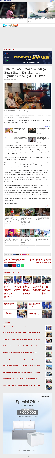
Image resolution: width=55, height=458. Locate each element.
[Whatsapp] (22, 265)
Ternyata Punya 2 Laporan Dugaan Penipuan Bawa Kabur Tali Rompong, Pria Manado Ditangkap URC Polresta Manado (27, 289)
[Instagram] (24, 254)
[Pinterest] (21, 254)
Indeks (12, 456)
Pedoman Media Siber (19, 456)
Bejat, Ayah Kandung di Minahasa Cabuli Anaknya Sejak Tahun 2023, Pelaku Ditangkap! (18, 288)
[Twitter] (17, 254)
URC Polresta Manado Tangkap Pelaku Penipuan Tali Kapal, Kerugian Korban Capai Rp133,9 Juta (37, 288)
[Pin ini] (14, 265)
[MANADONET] (10, 25)
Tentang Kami (28, 456)
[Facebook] (14, 254)
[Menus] (51, 25)
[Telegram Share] (18, 265)
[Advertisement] (27, 37)
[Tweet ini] (10, 265)
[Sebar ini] (6, 265)
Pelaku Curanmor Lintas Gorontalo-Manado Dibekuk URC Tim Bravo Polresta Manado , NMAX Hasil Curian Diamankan (46, 289)
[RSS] (27, 254)
